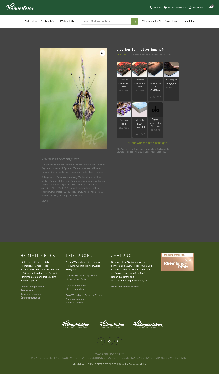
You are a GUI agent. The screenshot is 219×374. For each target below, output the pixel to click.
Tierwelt (73, 188)
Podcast (117, 354)
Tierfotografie (65, 195)
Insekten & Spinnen (62, 168)
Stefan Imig (121, 54)
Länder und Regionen (69, 172)
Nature (53, 181)
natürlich (45, 192)
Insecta (53, 195)
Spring (101, 181)
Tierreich (81, 184)
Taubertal (83, 177)
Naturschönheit (78, 181)
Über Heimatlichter (30, 297)
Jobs (111, 358)
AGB (65, 358)
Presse (123, 358)
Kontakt (181, 358)
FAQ (57, 358)
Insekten (77, 195)
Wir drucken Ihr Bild (76, 285)
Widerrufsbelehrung (88, 358)
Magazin (101, 354)
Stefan (61, 181)
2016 (72, 184)
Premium (99, 172)
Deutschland (87, 172)
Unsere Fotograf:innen (32, 286)
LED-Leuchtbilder (75, 289)
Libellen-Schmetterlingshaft (55, 184)
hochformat (96, 192)
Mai (67, 181)
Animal (92, 177)
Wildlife (45, 195)
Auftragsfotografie (75, 299)
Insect (86, 192)
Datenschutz (142, 358)
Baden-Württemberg (64, 164)
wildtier (44, 181)
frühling (96, 188)
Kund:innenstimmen (31, 294)
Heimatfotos (33, 262)
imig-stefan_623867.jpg (63, 192)
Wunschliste (41, 358)
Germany (92, 181)
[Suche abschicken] (134, 21)
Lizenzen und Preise (76, 279)
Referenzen (27, 290)
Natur (79, 192)
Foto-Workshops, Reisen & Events (84, 295)
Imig (99, 177)
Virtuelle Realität (74, 302)
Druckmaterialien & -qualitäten (81, 275)
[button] (102, 53)
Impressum (163, 358)
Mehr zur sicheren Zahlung (125, 286)
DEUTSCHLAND (59, 188)
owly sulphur (85, 188)
